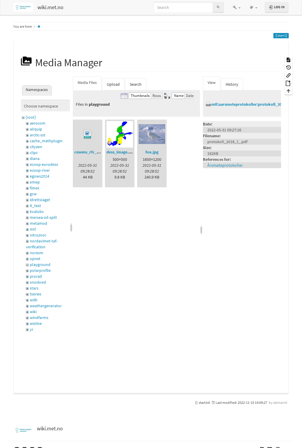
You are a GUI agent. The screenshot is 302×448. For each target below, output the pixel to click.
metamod (38, 223)
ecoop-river (40, 170)
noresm (36, 252)
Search (136, 84)
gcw (33, 193)
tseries (35, 294)
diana (35, 158)
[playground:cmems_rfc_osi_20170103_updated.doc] (87, 134)
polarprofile (40, 270)
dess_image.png (120, 152)
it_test (35, 205)
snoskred (38, 282)
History (232, 84)
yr (31, 329)
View (212, 82)
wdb (33, 299)
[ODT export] (288, 83)
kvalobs (37, 211)
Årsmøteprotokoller (225, 165)
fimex (34, 188)
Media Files (87, 82)
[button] (236, 7)
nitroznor (38, 235)
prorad (36, 276)
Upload (113, 84)
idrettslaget (40, 199)
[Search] (218, 7)
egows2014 (39, 176)
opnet (35, 258)
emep (35, 182)
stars (34, 288)
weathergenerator (46, 305)
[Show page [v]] (288, 59)
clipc (34, 152)
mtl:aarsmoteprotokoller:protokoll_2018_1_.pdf (255, 104)
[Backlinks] (288, 75)
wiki (33, 311)
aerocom (37, 123)
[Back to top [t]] (288, 91)
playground (40, 264)
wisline (36, 323)
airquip (36, 129)
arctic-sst (37, 135)
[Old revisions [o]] (288, 67)
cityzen (36, 146)
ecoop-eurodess (44, 164)
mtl (33, 229)
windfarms (39, 317)
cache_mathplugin (46, 140)
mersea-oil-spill (43, 217)
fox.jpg (151, 152)
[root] (31, 117)
